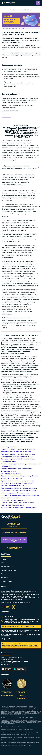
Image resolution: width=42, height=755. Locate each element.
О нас (3, 574)
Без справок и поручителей (8, 742)
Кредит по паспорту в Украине (9, 740)
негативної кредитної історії (22, 193)
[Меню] (2, 3)
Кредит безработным (33, 742)
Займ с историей (21, 742)
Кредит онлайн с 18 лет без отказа (10, 734)
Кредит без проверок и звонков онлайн (11, 737)
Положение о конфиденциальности (14, 500)
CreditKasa (13, 10)
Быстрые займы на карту (18, 726)
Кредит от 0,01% (25, 734)
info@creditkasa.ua (8, 639)
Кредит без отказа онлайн (26, 729)
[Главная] (9, 3)
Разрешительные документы (11, 473)
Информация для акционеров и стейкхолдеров (18, 507)
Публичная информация (10, 481)
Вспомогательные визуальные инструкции (17, 602)
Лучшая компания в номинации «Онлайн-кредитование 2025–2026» (7, 694)
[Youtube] (13, 607)
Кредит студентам (6, 745)
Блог (2, 563)
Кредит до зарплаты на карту (30, 732)
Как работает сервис (8, 570)
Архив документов (27, 481)
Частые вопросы (7, 566)
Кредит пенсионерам (17, 745)
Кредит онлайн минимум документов (11, 732)
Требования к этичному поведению (14, 486)
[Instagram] (8, 607)
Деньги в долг (28, 745)
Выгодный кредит (6, 726)
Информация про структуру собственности (17, 483)
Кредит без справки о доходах (32, 737)
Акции (19, 10)
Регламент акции (6, 117)
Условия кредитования (9, 447)
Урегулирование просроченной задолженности (19, 488)
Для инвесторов (7, 581)
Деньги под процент (24, 740)
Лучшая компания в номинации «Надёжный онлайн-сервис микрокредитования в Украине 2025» (21, 694)
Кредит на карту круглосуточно (9, 729)
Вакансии (4, 577)
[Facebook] (3, 607)
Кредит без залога (31, 726)
